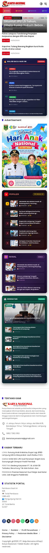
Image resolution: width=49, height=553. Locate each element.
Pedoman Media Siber (28, 533)
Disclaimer (7, 536)
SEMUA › (40, 257)
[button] (41, 3)
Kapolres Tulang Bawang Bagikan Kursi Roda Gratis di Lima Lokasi (22, 47)
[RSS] (37, 521)
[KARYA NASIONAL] (13, 3)
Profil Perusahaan (30, 530)
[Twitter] (9, 521)
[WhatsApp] (23, 521)
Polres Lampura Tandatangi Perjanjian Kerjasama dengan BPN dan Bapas (19, 34)
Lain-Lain (8, 18)
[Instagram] (13, 521)
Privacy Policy (8, 533)
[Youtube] (18, 521)
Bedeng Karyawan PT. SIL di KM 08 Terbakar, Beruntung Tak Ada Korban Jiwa (21, 466)
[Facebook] (4, 521)
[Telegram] (32, 521)
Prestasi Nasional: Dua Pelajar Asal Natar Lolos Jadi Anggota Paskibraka (24, 473)
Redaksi (14, 530)
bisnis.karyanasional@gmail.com (20, 438)
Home (4, 530)
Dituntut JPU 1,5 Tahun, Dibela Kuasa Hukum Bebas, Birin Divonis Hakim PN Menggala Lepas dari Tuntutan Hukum (24, 23)
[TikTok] (27, 521)
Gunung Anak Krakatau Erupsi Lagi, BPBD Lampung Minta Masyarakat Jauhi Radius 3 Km (22, 453)
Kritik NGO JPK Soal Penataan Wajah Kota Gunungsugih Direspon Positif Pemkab (23, 460)
